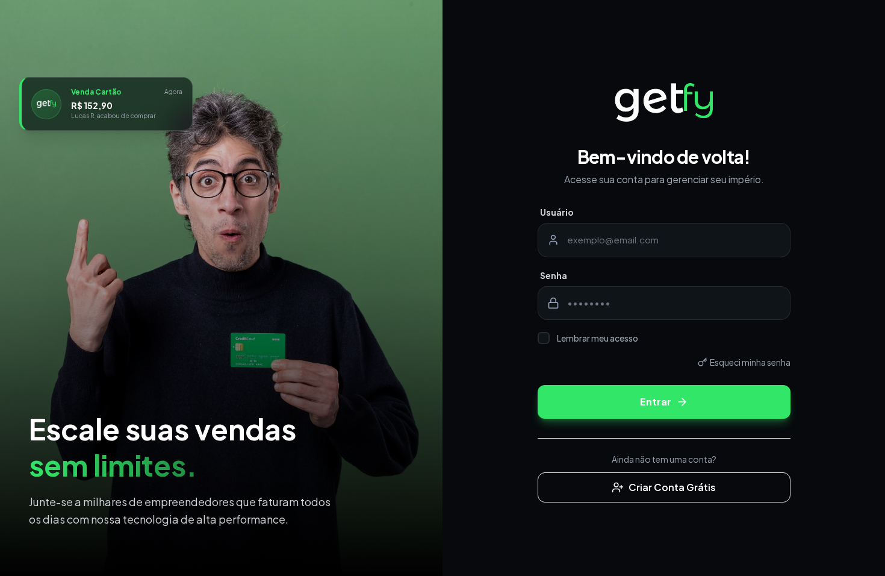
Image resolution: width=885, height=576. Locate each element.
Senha (553, 275)
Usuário (557, 212)
